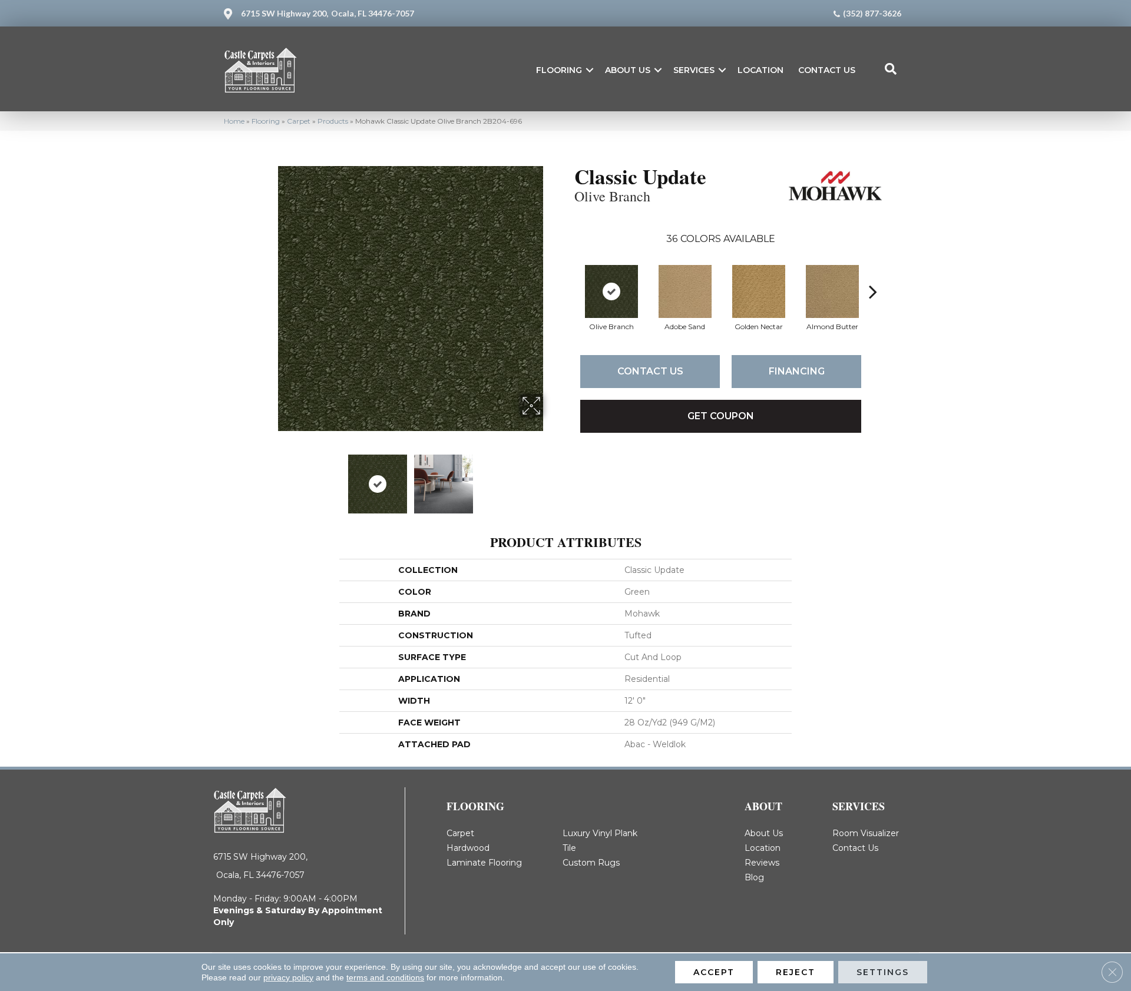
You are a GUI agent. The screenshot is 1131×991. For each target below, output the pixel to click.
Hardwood (468, 848)
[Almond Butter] (832, 291)
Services (694, 70)
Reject (795, 972)
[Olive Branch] (611, 291)
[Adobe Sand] (685, 291)
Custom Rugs (591, 862)
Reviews (762, 862)
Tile (569, 848)
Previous (270, 478)
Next (551, 478)
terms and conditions (385, 977)
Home (234, 121)
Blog (754, 877)
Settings (882, 972)
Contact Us (826, 70)
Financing (797, 371)
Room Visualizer (865, 833)
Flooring (559, 70)
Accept (714, 972)
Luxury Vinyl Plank (600, 833)
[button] (589, 70)
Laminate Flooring (484, 862)
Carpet (298, 121)
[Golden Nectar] (758, 291)
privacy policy (288, 977)
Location (760, 70)
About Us (627, 70)
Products (333, 121)
